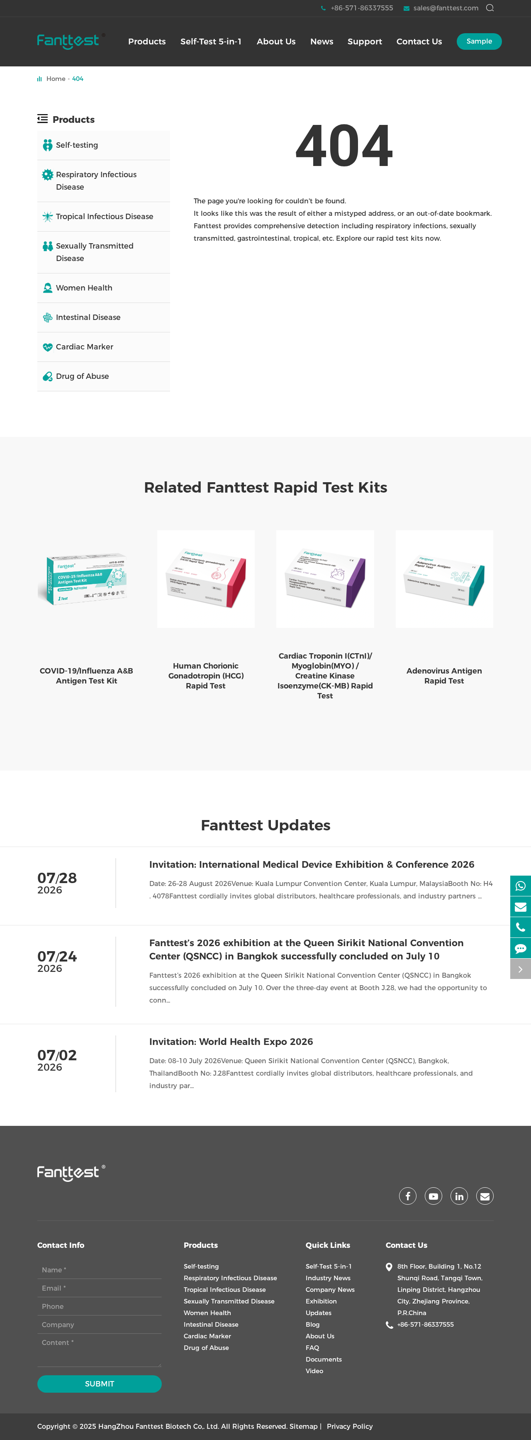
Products (74, 119)
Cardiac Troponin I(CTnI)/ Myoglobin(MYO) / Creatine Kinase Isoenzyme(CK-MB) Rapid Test (325, 676)
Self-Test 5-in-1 (329, 1266)
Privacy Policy (350, 1426)
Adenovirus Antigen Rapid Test (444, 676)
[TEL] (520, 927)
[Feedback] (520, 948)
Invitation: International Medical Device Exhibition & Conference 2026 (312, 864)
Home (56, 79)
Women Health (84, 288)
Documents (324, 1359)
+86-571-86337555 (362, 8)
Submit (99, 1384)
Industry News (328, 1278)
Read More (473, 911)
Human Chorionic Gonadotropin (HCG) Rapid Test (206, 676)
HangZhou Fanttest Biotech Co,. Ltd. (158, 1426)
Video (314, 1371)
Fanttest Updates (266, 825)
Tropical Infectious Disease (104, 216)
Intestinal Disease (88, 317)
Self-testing (77, 145)
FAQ (312, 1348)
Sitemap (304, 1426)
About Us (320, 1336)
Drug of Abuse (82, 376)
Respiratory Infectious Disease (96, 181)
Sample (479, 41)
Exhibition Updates (321, 1307)
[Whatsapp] (520, 886)
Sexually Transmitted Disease (95, 252)
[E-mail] (520, 906)
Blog (313, 1324)
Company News (330, 1290)
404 (77, 79)
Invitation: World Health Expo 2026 (231, 1041)
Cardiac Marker (84, 346)
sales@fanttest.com (446, 8)
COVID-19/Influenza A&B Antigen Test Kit (86, 676)
